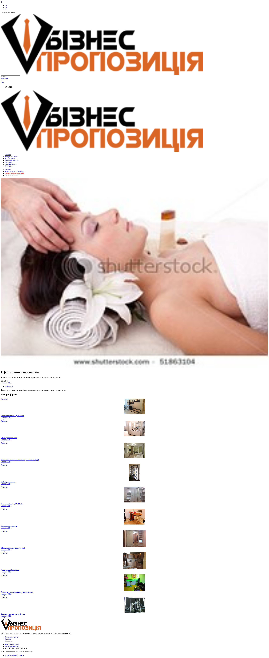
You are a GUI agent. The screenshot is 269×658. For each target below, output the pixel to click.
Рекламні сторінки (11, 637)
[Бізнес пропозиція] (134, 74)
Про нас (8, 639)
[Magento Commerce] (134, 151)
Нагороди (8, 641)
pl (5, 9)
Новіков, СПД (6, 383)
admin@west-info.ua (12, 646)
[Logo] (27, 630)
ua (6, 5)
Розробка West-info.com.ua (14, 655)
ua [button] (1, 2)
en (6, 7)
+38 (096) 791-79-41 (12, 644)
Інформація (9, 386)
